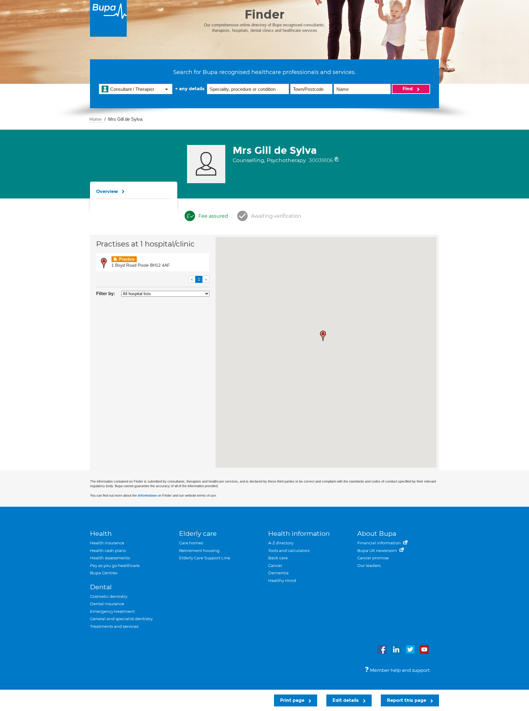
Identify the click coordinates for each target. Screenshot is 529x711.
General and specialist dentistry (121, 618)
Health (101, 533)
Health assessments (110, 557)
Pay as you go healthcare (115, 565)
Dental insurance (107, 603)
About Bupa (376, 533)
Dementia (278, 572)
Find (408, 88)
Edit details (346, 700)
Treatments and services (114, 626)
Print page (293, 700)
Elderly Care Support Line (204, 557)
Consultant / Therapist (132, 89)
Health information (299, 533)
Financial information (379, 542)
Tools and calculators (289, 550)
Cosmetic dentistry (108, 596)
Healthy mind (282, 580)
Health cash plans (108, 550)
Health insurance (107, 542)
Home (95, 119)
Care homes (191, 542)
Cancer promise (373, 557)
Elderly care (198, 533)
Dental (101, 587)
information (147, 495)
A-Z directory (281, 542)
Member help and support (399, 670)
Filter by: (105, 293)
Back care (278, 557)
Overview (107, 191)
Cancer (275, 565)
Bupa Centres (103, 572)
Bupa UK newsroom (377, 550)
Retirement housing (199, 550)
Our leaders (369, 565)
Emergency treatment (112, 611)
